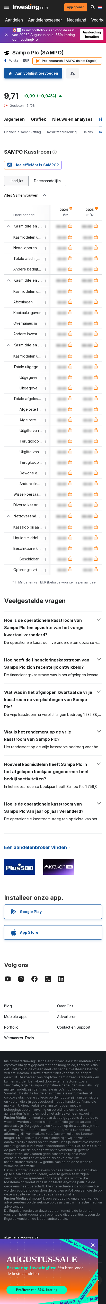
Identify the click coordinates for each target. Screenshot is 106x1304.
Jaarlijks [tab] (16, 181)
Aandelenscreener (45, 20)
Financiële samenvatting (22, 132)
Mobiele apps (16, 1016)
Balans (88, 132)
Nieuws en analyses (72, 119)
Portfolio (11, 1027)
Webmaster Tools (19, 1038)
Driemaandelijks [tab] (47, 181)
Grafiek (38, 119)
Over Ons (65, 1006)
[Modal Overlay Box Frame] (49, 1271)
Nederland (76, 20)
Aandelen (14, 20)
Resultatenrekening (62, 132)
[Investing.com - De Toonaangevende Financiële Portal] (30, 7)
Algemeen (14, 119)
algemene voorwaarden (22, 1237)
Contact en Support (73, 1027)
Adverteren (66, 1016)
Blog (8, 1006)
